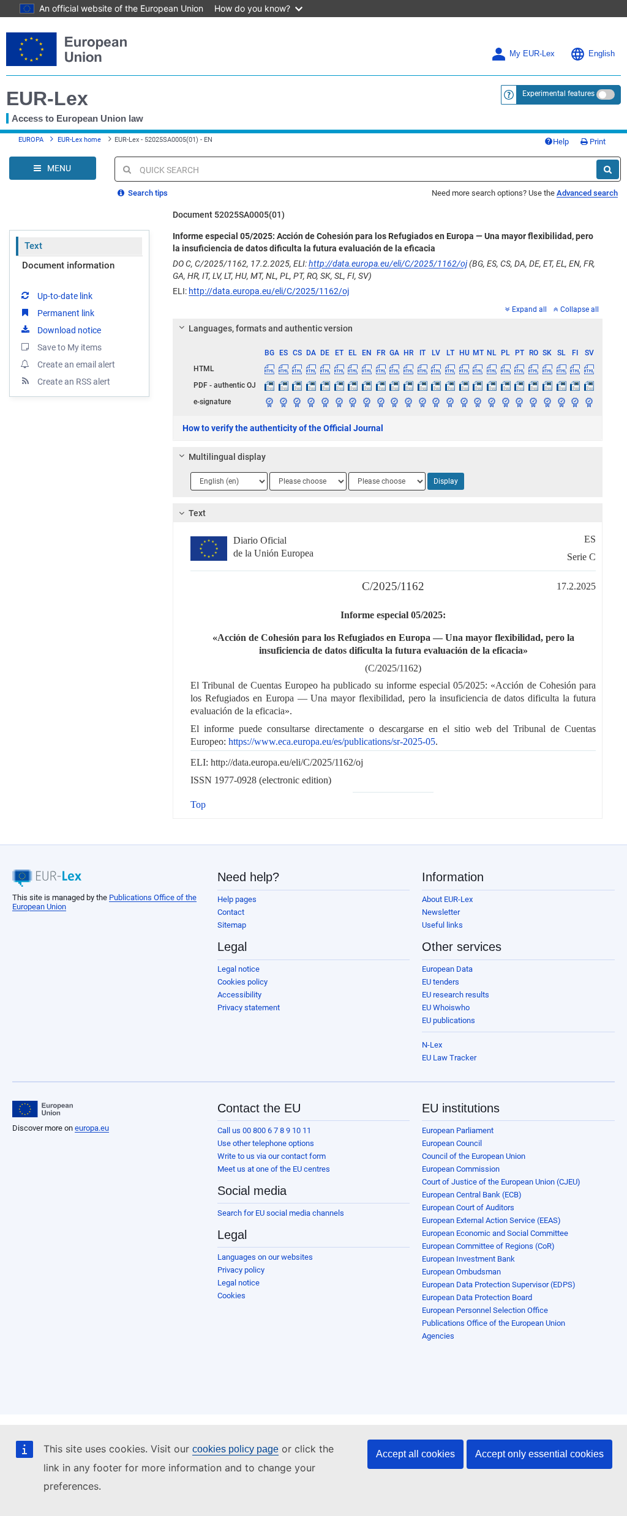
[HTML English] (367, 369)
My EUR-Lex (532, 54)
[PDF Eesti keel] (339, 385)
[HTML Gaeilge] (394, 369)
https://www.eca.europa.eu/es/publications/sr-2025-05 (331, 741)
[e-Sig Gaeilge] (394, 402)
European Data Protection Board (477, 1297)
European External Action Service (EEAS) (491, 1220)
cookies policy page (235, 1449)
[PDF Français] (381, 385)
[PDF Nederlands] (491, 385)
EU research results (455, 994)
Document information (68, 265)
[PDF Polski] (505, 385)
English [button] (601, 54)
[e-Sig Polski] (505, 402)
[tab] (387, 328)
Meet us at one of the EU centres (273, 1169)
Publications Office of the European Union (493, 1323)
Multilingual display (227, 457)
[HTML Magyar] (464, 369)
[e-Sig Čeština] (297, 402)
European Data (447, 969)
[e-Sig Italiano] (422, 402)
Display (446, 481)
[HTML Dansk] (311, 369)
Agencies (438, 1335)
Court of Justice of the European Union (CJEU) (501, 1181)
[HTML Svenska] (589, 369)
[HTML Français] (381, 369)
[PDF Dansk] (311, 385)
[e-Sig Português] (520, 402)
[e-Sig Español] (283, 402)
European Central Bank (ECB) (472, 1194)
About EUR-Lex (447, 899)
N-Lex (432, 1044)
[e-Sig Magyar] (464, 402)
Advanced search (587, 193)
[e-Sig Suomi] (575, 402)
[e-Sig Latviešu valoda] (436, 402)
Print (597, 141)
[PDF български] (269, 385)
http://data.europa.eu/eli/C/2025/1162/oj (388, 263)
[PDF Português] (520, 385)
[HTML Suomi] (575, 369)
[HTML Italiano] (422, 369)
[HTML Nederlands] (491, 369)
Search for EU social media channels (280, 1213)
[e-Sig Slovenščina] (561, 402)
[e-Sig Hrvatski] (408, 402)
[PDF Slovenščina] (561, 385)
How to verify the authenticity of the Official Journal (282, 428)
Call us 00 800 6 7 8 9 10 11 (264, 1130)
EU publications (448, 1020)
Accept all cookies (415, 1454)
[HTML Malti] (478, 369)
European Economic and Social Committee (495, 1233)
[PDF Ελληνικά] (352, 385)
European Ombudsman (461, 1271)
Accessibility (239, 994)
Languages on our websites (265, 1257)
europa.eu (92, 1128)
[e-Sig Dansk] (311, 402)
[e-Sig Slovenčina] (547, 402)
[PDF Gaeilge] (394, 385)
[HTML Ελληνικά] (352, 369)
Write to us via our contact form (271, 1156)
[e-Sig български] (269, 402)
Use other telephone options (265, 1143)
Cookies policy (242, 981)
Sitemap (231, 925)
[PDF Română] (533, 385)
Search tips (147, 193)
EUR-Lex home (79, 140)
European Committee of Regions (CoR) (488, 1246)
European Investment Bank (468, 1258)
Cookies (231, 1295)
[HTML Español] (283, 369)
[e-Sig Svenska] (589, 402)
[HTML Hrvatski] (408, 369)
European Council (452, 1143)
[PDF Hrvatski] (408, 385)
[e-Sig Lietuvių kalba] (450, 402)
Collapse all (579, 309)
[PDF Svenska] (589, 385)
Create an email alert (76, 364)
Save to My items (69, 347)
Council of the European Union (473, 1156)
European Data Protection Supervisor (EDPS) (499, 1284)
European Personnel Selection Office (485, 1310)
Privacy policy (241, 1269)
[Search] (607, 169)
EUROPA (30, 140)
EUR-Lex (47, 98)
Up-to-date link (64, 296)
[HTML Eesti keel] (339, 369)
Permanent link (65, 313)
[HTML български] (269, 369)
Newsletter (441, 912)
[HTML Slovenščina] (561, 369)
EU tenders (440, 981)
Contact (230, 912)
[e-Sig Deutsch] (325, 402)
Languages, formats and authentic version (271, 328)
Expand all (529, 309)
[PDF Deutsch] (325, 385)
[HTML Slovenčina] (547, 369)
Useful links (442, 925)
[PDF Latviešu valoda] (436, 385)
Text (33, 245)
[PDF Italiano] (422, 385)
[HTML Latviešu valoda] (436, 369)
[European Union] (42, 1109)
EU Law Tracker (449, 1057)
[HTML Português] (520, 369)
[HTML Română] (533, 369)
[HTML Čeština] (297, 369)
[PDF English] (367, 385)
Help (561, 141)
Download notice (69, 330)
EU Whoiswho (446, 1007)
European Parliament (458, 1130)
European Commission (461, 1169)
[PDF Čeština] (297, 385)
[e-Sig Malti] (478, 402)
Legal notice (238, 969)
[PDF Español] (283, 385)
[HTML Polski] (505, 369)
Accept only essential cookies (539, 1454)
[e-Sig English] (367, 402)
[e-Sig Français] (381, 402)
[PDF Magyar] (464, 385)
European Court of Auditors (468, 1207)
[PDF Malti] (478, 385)
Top (198, 804)
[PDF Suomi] (575, 385)
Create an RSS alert (73, 381)
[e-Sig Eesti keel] (339, 402)
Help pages (237, 899)
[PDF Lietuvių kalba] (450, 385)
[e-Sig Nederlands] (491, 402)
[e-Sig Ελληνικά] (352, 402)
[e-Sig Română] (533, 402)
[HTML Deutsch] (325, 369)
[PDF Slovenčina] (547, 385)
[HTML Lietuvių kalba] (450, 369)
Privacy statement (248, 1007)
